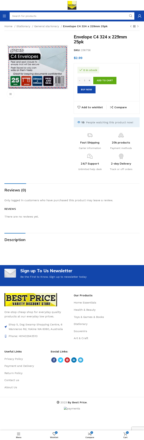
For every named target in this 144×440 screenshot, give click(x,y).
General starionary (47, 26)
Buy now (86, 89)
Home (8, 26)
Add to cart (105, 80)
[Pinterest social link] (67, 360)
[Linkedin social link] (74, 360)
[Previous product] (131, 26)
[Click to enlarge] (10, 94)
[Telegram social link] (80, 360)
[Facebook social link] (54, 360)
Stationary (24, 26)
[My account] (139, 15)
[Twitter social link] (60, 360)
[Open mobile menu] (4, 15)
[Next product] (138, 26)
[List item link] (37, 326)
